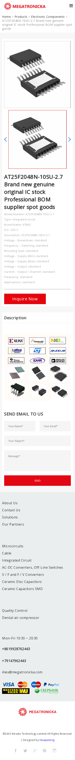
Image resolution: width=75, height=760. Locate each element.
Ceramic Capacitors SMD (22, 588)
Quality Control (15, 610)
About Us (10, 503)
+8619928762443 (16, 649)
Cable (6, 553)
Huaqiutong (47, 740)
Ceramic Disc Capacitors (22, 581)
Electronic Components (48, 17)
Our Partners (13, 524)
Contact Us (11, 510)
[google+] (35, 750)
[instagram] (54, 750)
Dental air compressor (20, 617)
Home (6, 17)
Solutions (10, 517)
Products (21, 17)
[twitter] (25, 750)
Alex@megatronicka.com (22, 672)
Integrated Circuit (16, 560)
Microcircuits (13, 546)
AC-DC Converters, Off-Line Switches (32, 567)
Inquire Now (25, 299)
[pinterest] (44, 750)
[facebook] (16, 750)
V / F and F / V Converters (23, 574)
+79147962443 (14, 660)
